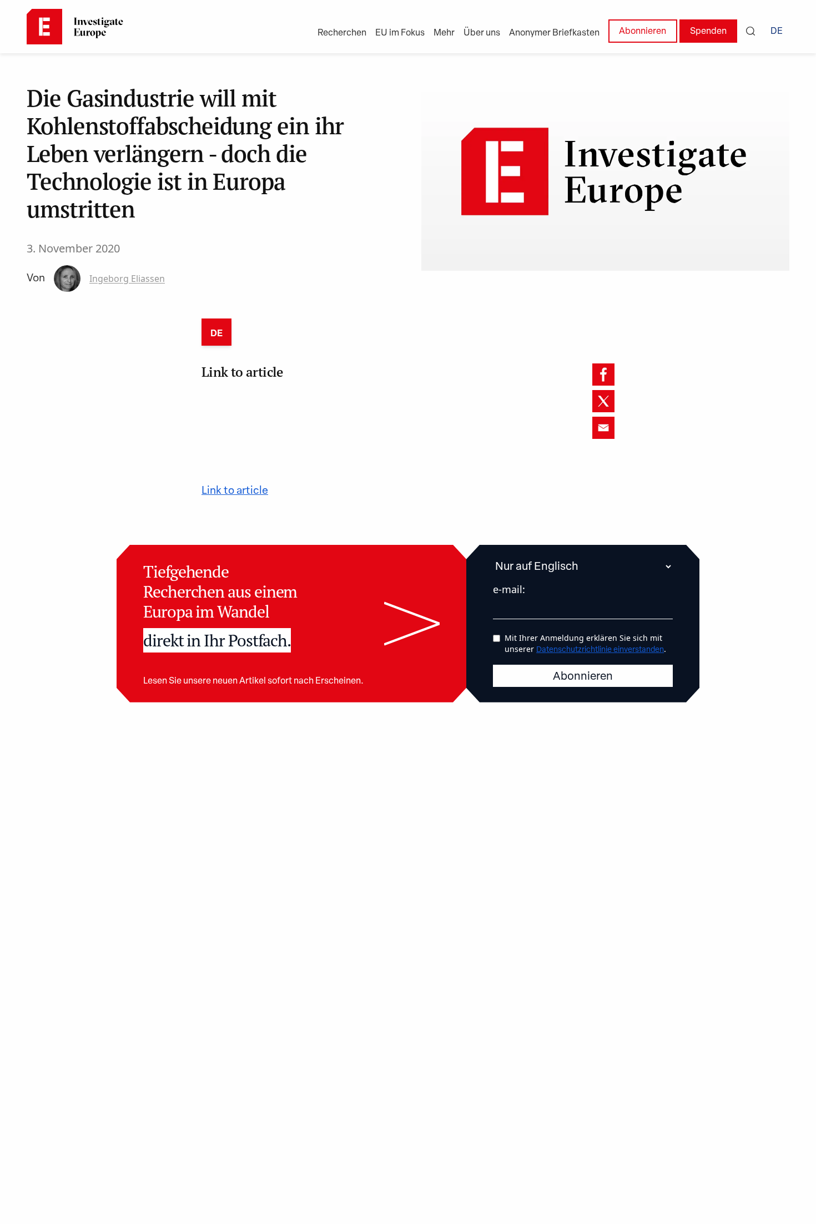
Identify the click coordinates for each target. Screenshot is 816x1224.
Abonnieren (642, 31)
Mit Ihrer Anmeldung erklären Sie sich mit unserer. (585, 643)
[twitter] (603, 401)
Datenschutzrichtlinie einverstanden (600, 650)
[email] (603, 428)
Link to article (235, 491)
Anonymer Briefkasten (554, 33)
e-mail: (509, 589)
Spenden (708, 31)
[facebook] (603, 374)
